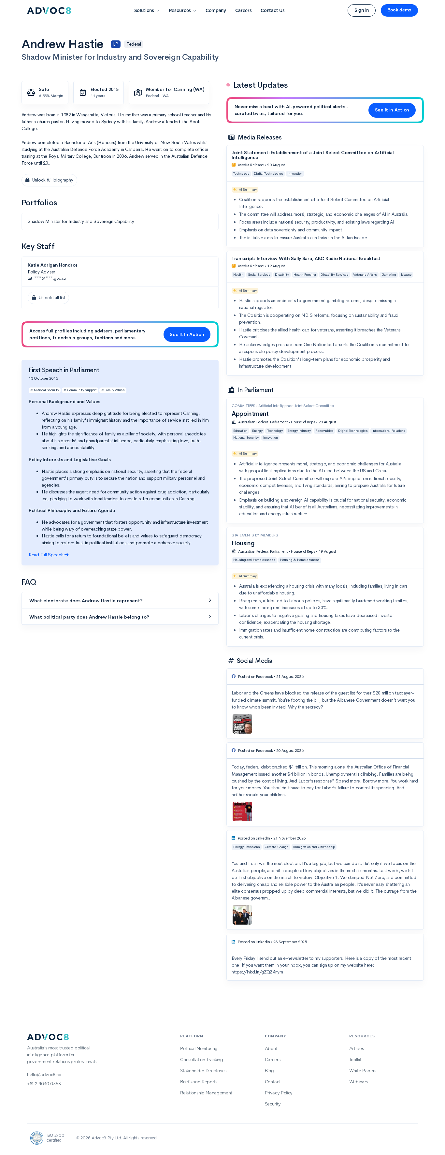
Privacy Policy (279, 1093)
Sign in (361, 10)
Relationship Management (206, 1093)
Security (273, 1104)
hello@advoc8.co (44, 1075)
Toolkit (355, 1060)
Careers (243, 10)
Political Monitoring (199, 1049)
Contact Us (272, 10)
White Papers (362, 1071)
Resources (180, 10)
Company (216, 10)
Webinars (358, 1082)
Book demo (399, 10)
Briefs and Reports (198, 1082)
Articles (356, 1049)
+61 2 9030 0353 (44, 1084)
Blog (269, 1071)
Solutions (144, 10)
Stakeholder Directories (203, 1071)
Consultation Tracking (201, 1060)
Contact (273, 1082)
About (271, 1049)
